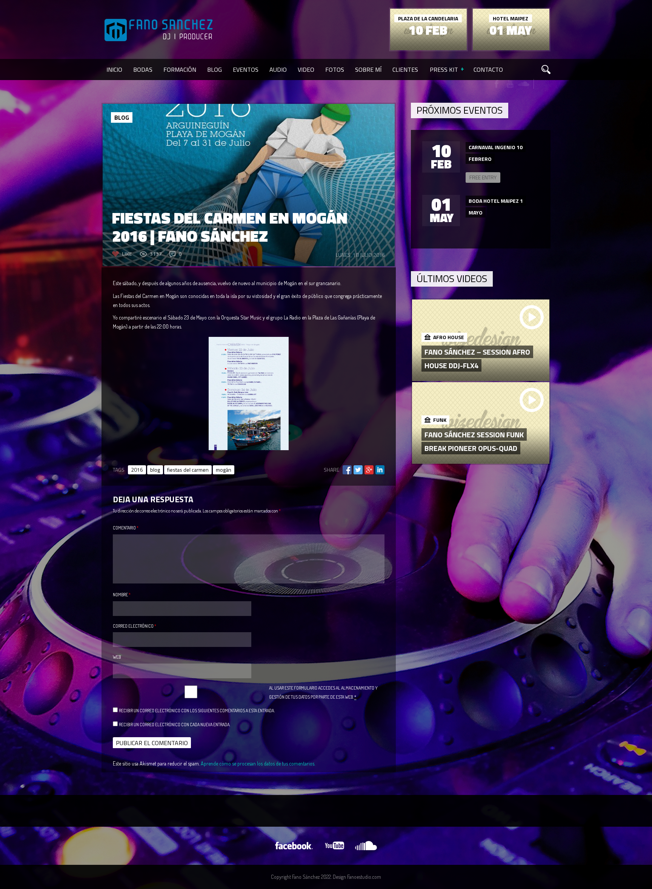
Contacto (488, 69)
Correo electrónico (134, 626)
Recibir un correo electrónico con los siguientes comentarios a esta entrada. (197, 710)
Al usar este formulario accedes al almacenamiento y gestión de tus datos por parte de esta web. (323, 692)
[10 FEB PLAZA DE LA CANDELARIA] (428, 48)
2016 (137, 470)
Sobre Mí (368, 69)
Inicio (114, 69)
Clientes (405, 69)
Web (117, 657)
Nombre (122, 594)
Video (306, 69)
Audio (278, 69)
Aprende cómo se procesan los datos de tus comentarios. (258, 763)
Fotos (334, 69)
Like (127, 254)
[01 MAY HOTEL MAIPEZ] (511, 48)
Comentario (125, 528)
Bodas (142, 69)
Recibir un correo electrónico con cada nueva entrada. (174, 724)
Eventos (245, 69)
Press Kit (444, 69)
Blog (214, 69)
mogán (223, 470)
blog (155, 470)
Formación (179, 69)
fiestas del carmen (188, 470)
